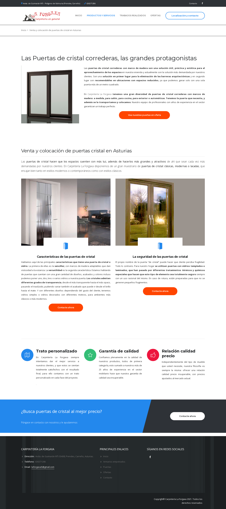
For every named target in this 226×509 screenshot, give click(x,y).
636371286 (91, 3)
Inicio (78, 15)
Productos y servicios (101, 15)
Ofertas (155, 15)
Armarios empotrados (114, 461)
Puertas (107, 466)
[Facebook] (202, 3)
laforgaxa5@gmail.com (42, 466)
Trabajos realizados (133, 15)
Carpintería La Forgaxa (100, 94)
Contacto (193, 3)
